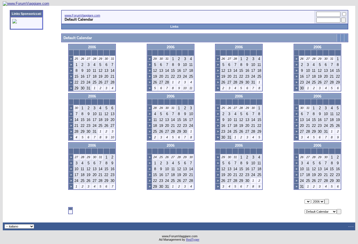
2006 (92, 47)
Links (174, 26)
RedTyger (192, 239)
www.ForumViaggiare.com (82, 15)
